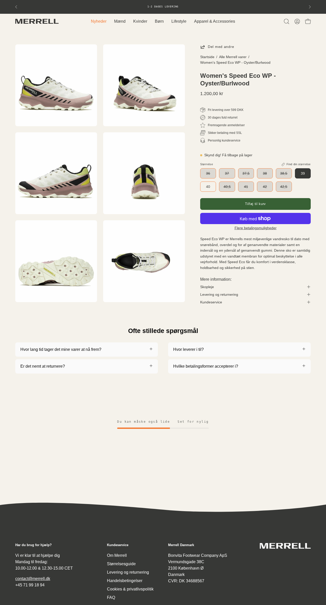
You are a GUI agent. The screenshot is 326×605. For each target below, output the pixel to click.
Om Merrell (117, 555)
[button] (286, 21)
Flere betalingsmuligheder (256, 228)
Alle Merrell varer (233, 57)
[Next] (309, 7)
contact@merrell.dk (32, 578)
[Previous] (16, 7)
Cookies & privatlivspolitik (130, 589)
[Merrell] (37, 21)
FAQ (111, 597)
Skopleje (207, 287)
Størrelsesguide (121, 564)
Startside (207, 57)
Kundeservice (211, 302)
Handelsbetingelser (124, 580)
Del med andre (221, 47)
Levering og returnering (219, 294)
